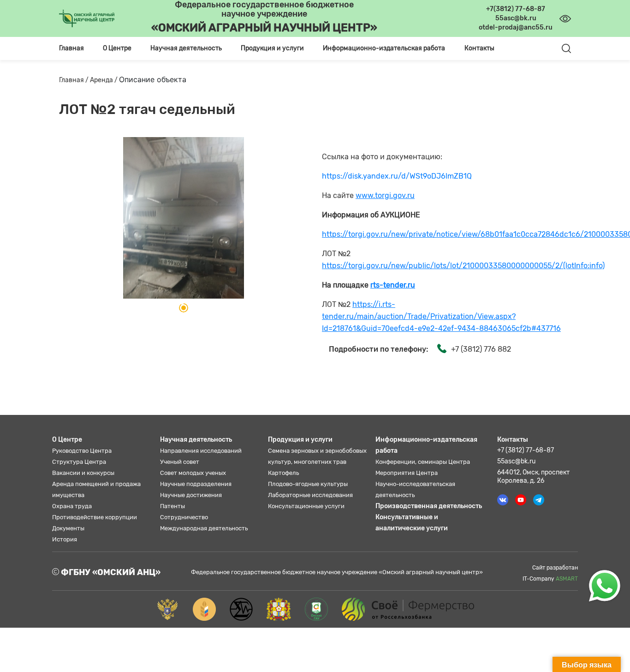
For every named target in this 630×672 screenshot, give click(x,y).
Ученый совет (179, 461)
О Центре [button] (117, 48)
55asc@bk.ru (516, 461)
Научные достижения (191, 495)
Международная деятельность (204, 528)
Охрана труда (72, 506)
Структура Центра (79, 461)
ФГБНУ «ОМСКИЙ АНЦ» (109, 572)
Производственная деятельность (428, 506)
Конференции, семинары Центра (422, 461)
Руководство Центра (82, 450)
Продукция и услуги (300, 440)
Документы (68, 528)
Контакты (479, 48)
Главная (71, 48)
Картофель (283, 472)
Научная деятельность (196, 440)
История (64, 539)
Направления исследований (201, 450)
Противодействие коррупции (94, 517)
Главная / (74, 80)
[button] (183, 307)
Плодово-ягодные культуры (308, 483)
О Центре (67, 440)
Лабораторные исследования (310, 495)
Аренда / (104, 80)
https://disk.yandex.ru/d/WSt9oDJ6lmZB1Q (397, 176)
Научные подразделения (196, 483)
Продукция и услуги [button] (272, 48)
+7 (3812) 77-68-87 (525, 450)
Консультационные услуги (306, 506)
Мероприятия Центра (406, 472)
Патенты (172, 506)
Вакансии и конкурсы (83, 472)
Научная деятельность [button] (186, 48)
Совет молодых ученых (193, 472)
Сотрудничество (184, 517)
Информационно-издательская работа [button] (384, 48)
